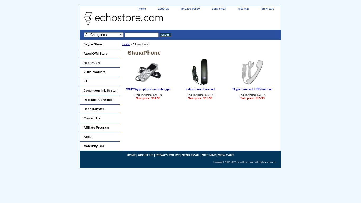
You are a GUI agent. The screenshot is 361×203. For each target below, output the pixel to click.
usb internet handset (200, 89)
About (88, 137)
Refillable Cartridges (99, 100)
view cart (268, 8)
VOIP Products (94, 72)
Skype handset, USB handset (252, 89)
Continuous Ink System (101, 91)
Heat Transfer (94, 109)
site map (243, 8)
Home (126, 44)
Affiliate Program (96, 128)
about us (163, 8)
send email (219, 8)
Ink (86, 81)
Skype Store (93, 44)
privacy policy (190, 8)
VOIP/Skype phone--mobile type (148, 89)
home (142, 8)
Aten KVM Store (96, 54)
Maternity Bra (94, 146)
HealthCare (92, 63)
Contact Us (92, 118)
